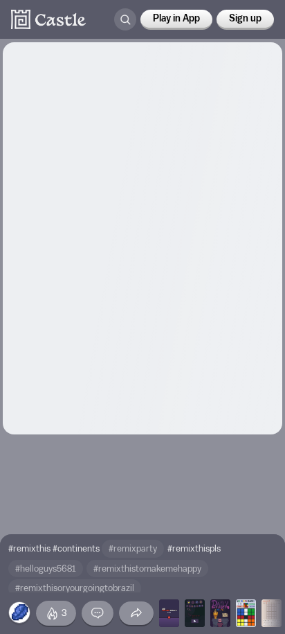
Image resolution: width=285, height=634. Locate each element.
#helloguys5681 (45, 568)
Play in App (176, 19)
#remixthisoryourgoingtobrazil (74, 587)
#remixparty (133, 548)
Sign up (245, 19)
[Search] (125, 19)
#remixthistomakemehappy (147, 568)
